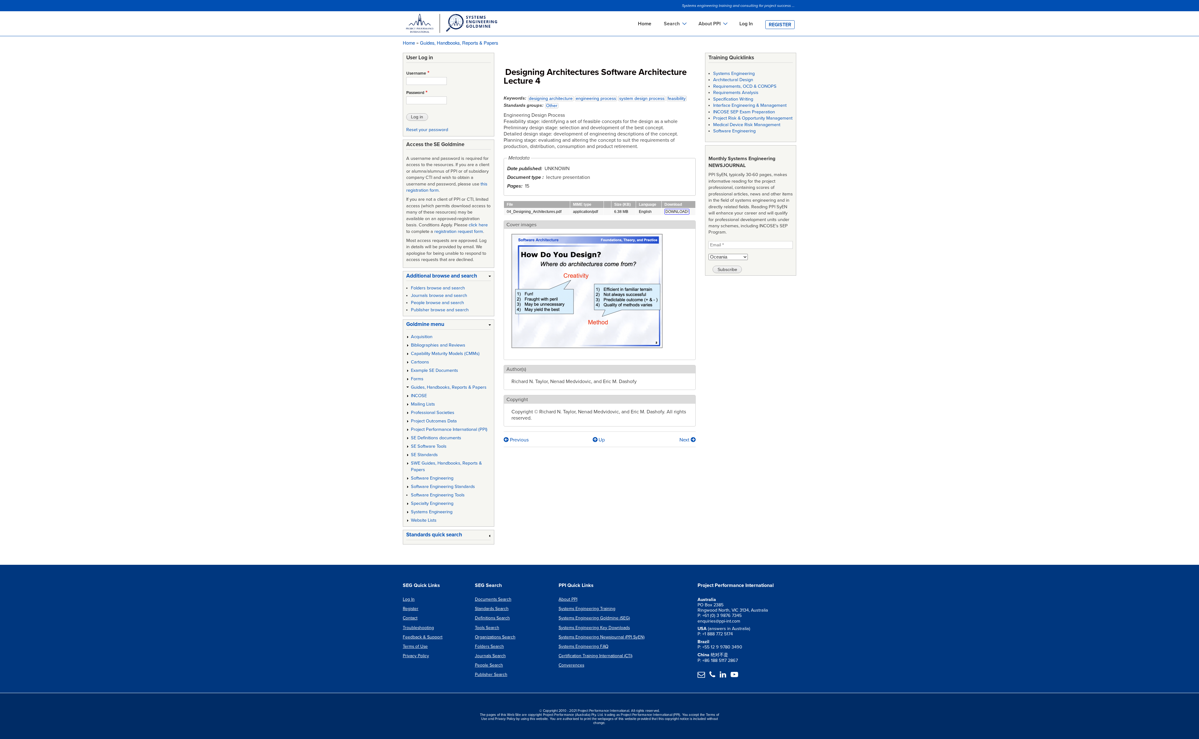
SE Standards (424, 454)
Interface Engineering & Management (750, 105)
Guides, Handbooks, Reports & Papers (459, 42)
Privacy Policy (416, 655)
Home (644, 24)
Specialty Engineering (432, 503)
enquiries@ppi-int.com (719, 621)
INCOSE (419, 395)
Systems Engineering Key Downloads (594, 627)
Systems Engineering (431, 512)
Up (602, 440)
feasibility (677, 98)
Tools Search (487, 627)
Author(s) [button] (516, 369)
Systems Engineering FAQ (583, 646)
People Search (489, 665)
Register (780, 25)
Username (416, 73)
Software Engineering (432, 478)
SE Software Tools (429, 446)
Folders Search (489, 646)
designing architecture (551, 98)
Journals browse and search (439, 295)
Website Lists (424, 520)
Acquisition (421, 336)
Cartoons (420, 362)
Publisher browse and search (440, 310)
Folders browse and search (438, 288)
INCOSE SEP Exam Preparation (744, 112)
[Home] (451, 24)
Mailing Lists (423, 404)
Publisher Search (491, 674)
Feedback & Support (422, 637)
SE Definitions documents (436, 438)
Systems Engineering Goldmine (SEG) (594, 618)
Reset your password (427, 129)
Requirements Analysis (735, 92)
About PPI (568, 599)
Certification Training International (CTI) (595, 655)
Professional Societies (432, 412)
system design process (641, 98)
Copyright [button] (517, 400)
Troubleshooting (418, 627)
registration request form (458, 231)
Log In (746, 24)
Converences (571, 665)
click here (478, 225)
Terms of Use (415, 646)
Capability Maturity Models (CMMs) (445, 353)
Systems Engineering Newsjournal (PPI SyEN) (601, 637)
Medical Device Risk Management (746, 124)
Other (551, 105)
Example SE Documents (434, 370)
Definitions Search (492, 618)
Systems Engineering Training (587, 608)
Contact (410, 618)
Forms (417, 379)
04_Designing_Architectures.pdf (534, 211)
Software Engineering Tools (438, 495)
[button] (587, 351)
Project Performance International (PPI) (449, 429)
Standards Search (492, 608)
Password (415, 92)
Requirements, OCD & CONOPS (745, 86)
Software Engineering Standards (443, 486)
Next (685, 440)
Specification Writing (733, 99)
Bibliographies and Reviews (438, 345)
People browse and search (437, 302)
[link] (448, 277)
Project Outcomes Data (434, 421)
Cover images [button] (521, 225)
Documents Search (493, 599)
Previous (519, 440)
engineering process (596, 98)
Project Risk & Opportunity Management (752, 118)
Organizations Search (495, 637)
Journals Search (490, 655)
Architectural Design (733, 79)
